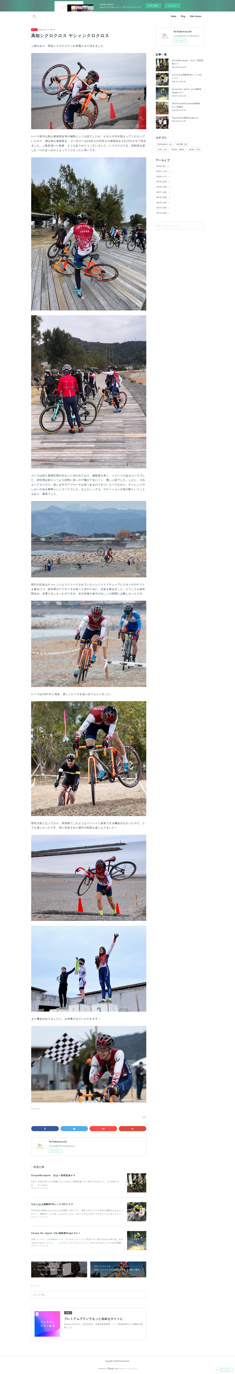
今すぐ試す (153, 5)
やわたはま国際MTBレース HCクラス (52, 1204)
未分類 (181, 144)
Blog (183, 16)
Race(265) (36, 1109)
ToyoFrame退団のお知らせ (185, 117)
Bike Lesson (195, 16)
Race (34, 30)
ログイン (172, 5)
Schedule (165, 144)
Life (162, 149)
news (194, 149)
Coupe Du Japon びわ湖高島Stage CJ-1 (55, 1233)
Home (173, 16)
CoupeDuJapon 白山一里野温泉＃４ (53, 1175)
